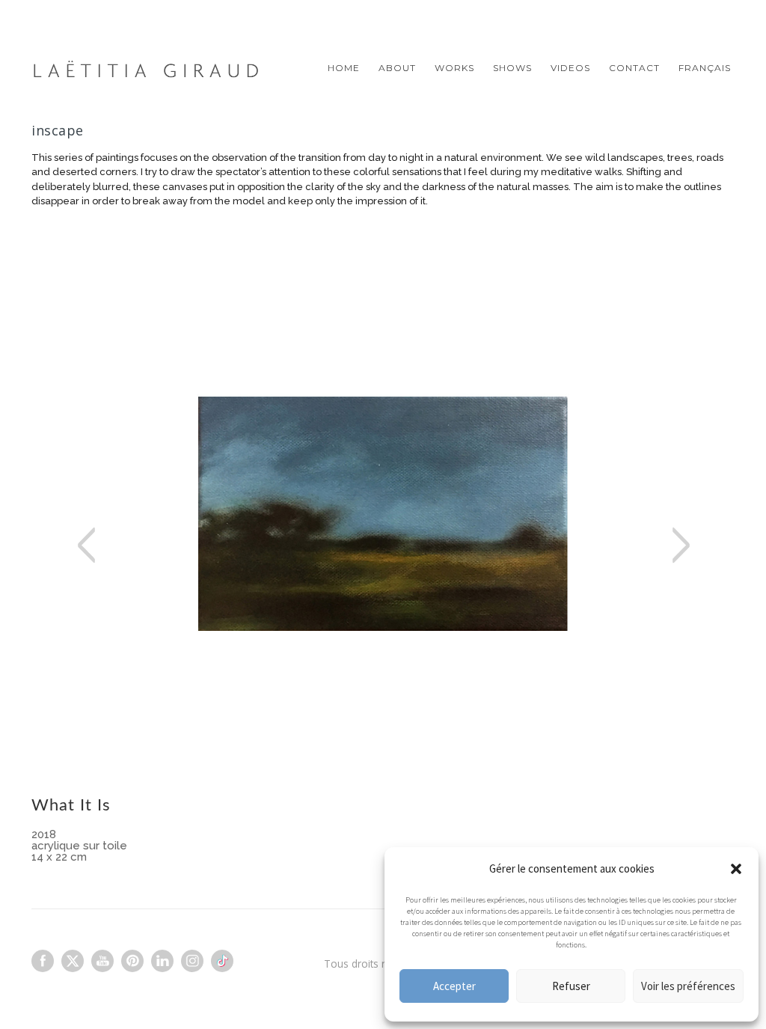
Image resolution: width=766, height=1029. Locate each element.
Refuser (571, 986)
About (397, 67)
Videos (570, 67)
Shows (512, 67)
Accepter (454, 986)
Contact (634, 67)
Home (344, 67)
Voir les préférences (688, 986)
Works (454, 67)
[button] (736, 868)
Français (704, 67)
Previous (113, 571)
